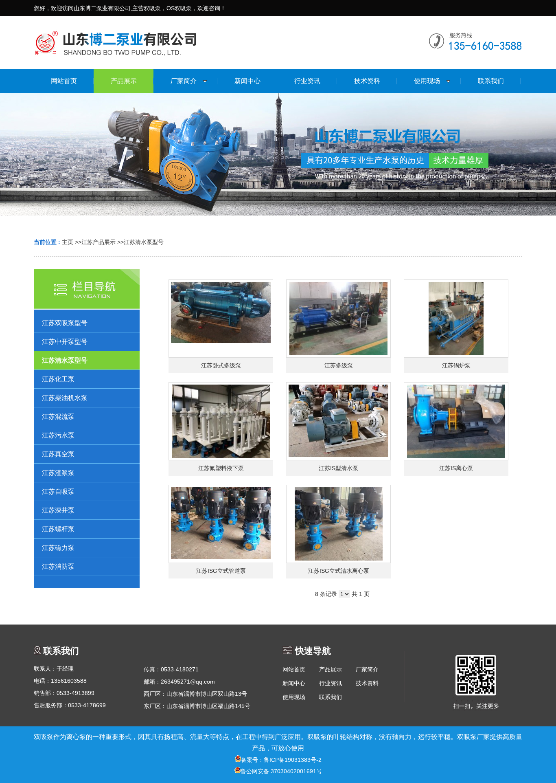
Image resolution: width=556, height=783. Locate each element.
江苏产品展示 (98, 242)
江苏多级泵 (338, 365)
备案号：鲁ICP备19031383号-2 (281, 760)
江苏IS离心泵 (456, 468)
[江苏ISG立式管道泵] (221, 524)
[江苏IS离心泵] (456, 421)
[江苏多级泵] (338, 318)
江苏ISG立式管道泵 (221, 570)
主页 (67, 242)
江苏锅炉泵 (456, 365)
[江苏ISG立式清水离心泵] (338, 524)
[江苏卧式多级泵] (221, 318)
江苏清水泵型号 (144, 242)
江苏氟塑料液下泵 (221, 468)
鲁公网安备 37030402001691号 (281, 771)
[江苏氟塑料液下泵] (221, 421)
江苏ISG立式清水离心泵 (338, 570)
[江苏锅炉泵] (456, 318)
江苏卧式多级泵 (221, 365)
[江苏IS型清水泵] (338, 421)
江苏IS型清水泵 (338, 468)
